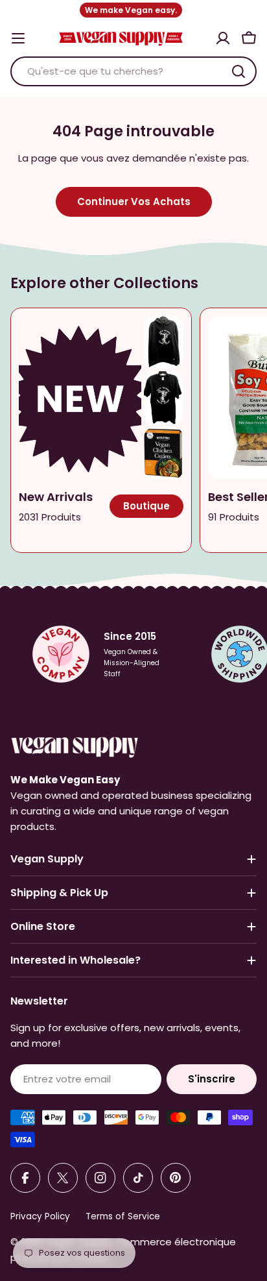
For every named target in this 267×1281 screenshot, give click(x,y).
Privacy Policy (40, 1216)
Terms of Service (123, 1216)
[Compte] (223, 38)
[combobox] (133, 71)
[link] (163, 342)
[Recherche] (238, 71)
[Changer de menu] (18, 38)
